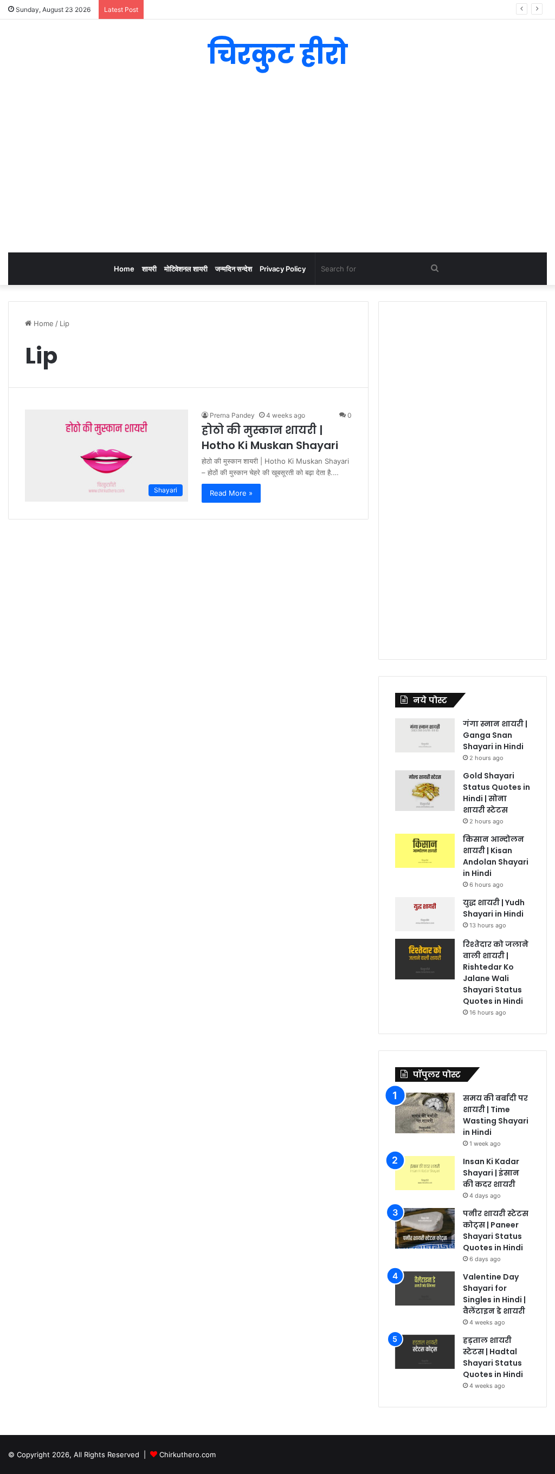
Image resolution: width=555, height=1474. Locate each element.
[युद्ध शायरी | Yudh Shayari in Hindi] (425, 914)
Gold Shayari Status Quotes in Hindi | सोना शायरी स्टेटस (496, 792)
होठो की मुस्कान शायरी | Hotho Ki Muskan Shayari (270, 438)
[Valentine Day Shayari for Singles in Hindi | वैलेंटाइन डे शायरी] (425, 1288)
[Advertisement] (277, 166)
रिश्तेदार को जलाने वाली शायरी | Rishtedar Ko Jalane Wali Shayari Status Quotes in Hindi (495, 973)
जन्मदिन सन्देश (233, 268)
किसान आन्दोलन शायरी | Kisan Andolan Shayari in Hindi (495, 856)
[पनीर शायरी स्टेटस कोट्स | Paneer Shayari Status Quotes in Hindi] (425, 1228)
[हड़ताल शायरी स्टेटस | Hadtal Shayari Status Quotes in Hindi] (425, 1352)
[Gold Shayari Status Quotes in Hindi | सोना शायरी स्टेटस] (425, 790)
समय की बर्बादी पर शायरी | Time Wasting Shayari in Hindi (495, 1115)
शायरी (149, 268)
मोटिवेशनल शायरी (186, 268)
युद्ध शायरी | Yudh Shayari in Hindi (494, 908)
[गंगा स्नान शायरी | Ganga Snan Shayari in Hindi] (425, 735)
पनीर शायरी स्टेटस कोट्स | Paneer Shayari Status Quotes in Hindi (495, 1230)
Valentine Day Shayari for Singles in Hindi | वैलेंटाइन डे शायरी (494, 1293)
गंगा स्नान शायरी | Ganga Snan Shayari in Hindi (495, 735)
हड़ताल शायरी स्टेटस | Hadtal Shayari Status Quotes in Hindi (493, 1357)
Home (124, 268)
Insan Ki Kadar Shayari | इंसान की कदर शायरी (491, 1173)
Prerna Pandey (232, 415)
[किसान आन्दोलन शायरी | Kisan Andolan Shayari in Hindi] (425, 851)
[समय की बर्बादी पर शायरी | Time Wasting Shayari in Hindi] (425, 1113)
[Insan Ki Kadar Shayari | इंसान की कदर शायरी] (425, 1173)
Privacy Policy (283, 268)
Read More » (231, 493)
